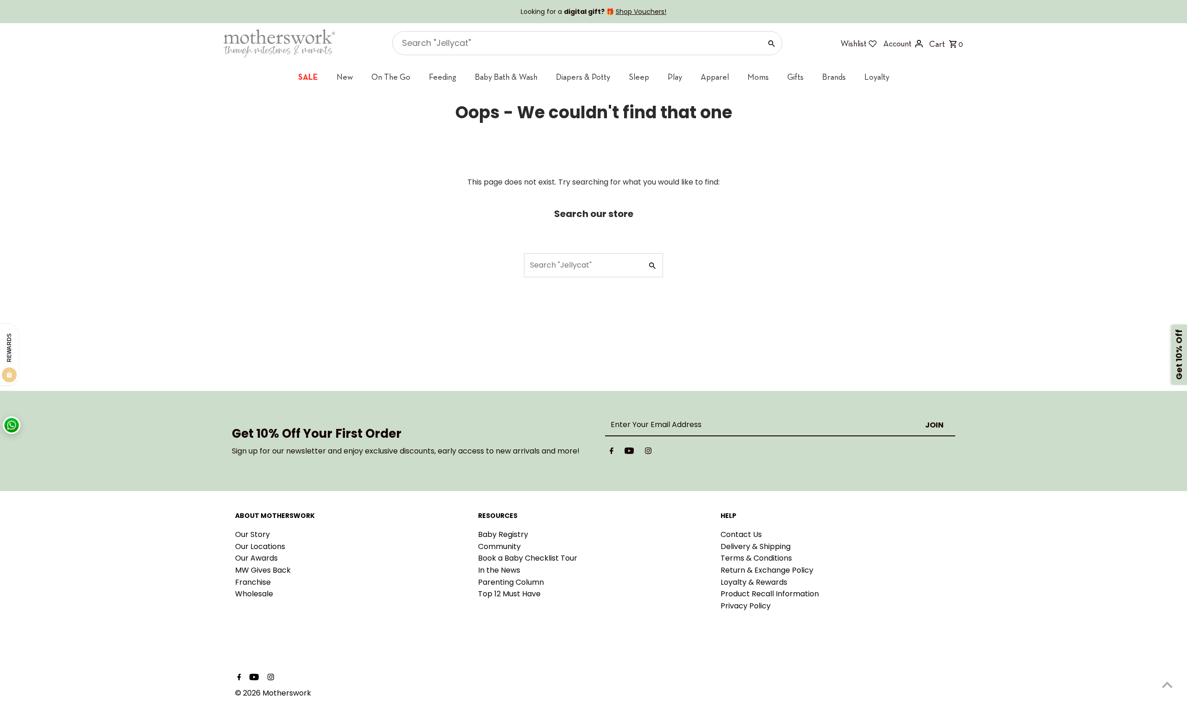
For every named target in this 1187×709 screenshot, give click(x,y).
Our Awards (256, 558)
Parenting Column (511, 582)
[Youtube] (629, 453)
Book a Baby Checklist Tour (527, 558)
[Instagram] (648, 453)
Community (499, 546)
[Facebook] (611, 453)
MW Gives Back (263, 570)
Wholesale (254, 593)
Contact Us (741, 534)
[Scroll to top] (1167, 684)
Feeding (442, 77)
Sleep (639, 77)
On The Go (390, 77)
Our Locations (260, 546)
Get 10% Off (1179, 354)
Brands (834, 77)
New (345, 77)
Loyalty (876, 77)
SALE (308, 77)
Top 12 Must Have (509, 593)
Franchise (253, 582)
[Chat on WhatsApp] (11, 425)
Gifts (795, 77)
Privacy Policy (746, 605)
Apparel (715, 77)
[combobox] (576, 43)
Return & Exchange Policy (767, 570)
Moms (758, 77)
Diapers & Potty (583, 77)
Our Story (252, 534)
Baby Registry (503, 534)
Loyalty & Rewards (754, 582)
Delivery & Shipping (756, 546)
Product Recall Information (770, 593)
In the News (499, 570)
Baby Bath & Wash (506, 77)
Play (675, 77)
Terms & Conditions (756, 558)
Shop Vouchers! (641, 11)
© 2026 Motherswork (273, 693)
